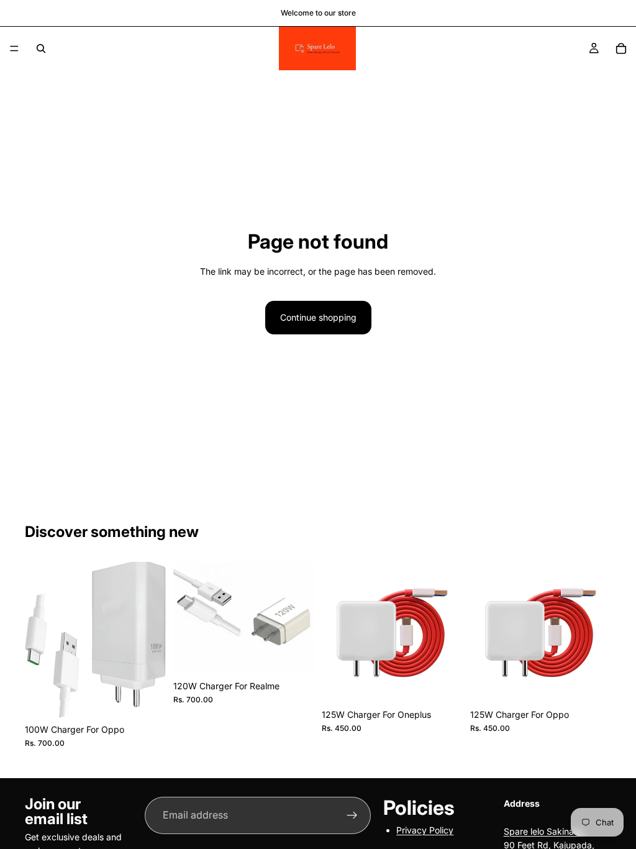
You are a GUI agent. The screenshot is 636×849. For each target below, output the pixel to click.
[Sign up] (352, 815)
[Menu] (14, 48)
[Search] (41, 48)
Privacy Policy (424, 830)
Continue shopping (318, 317)
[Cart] (621, 48)
